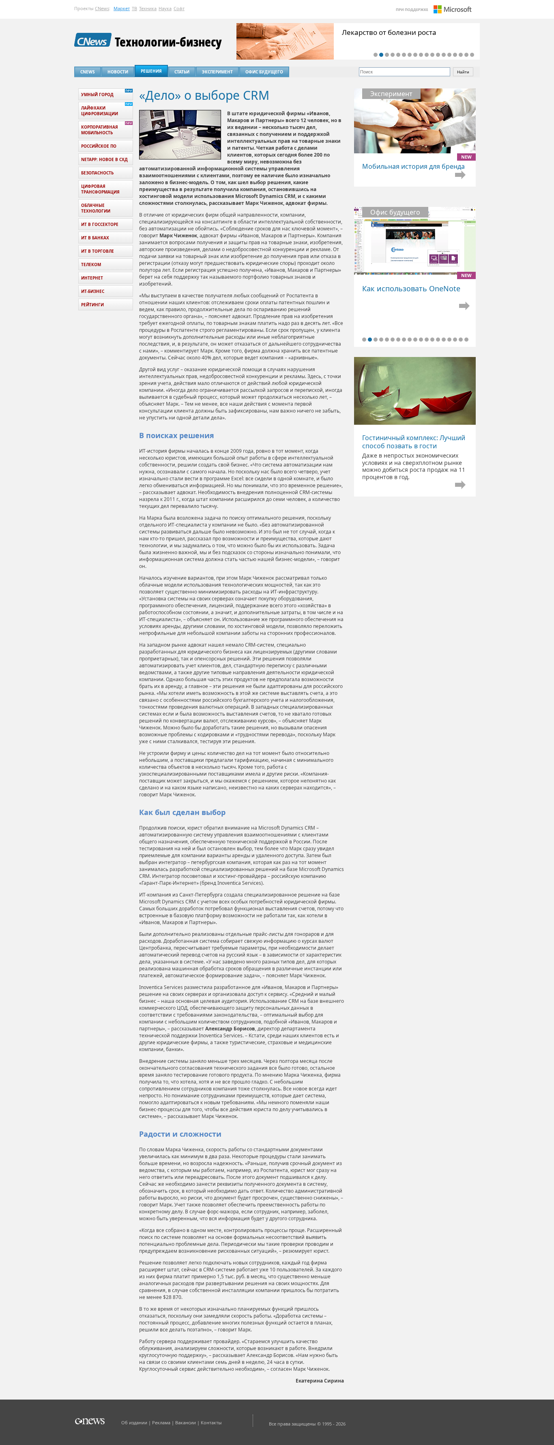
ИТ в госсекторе (99, 224)
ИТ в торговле (97, 251)
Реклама (161, 1422)
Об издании (134, 1422)
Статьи (181, 72)
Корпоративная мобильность (99, 129)
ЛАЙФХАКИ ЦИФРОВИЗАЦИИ (99, 110)
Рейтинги (92, 304)
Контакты (211, 1422)
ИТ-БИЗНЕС (92, 291)
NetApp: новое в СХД (104, 159)
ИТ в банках (95, 238)
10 (427, 55)
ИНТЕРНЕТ (92, 278)
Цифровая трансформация (100, 189)
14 (449, 55)
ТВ (134, 8)
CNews (102, 8)
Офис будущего (264, 72)
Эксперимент (217, 72)
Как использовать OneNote (415, 283)
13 (444, 55)
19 (466, 340)
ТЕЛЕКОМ (91, 264)
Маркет (122, 8)
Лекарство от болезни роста (389, 32)
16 (461, 55)
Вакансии (185, 1422)
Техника (148, 8)
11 (432, 55)
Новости (117, 72)
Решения (151, 71)
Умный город (97, 94)
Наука (165, 8)
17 (466, 55)
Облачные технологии (95, 208)
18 (472, 55)
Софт (179, 8)
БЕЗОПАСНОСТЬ (97, 173)
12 (438, 55)
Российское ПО (98, 146)
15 (455, 55)
